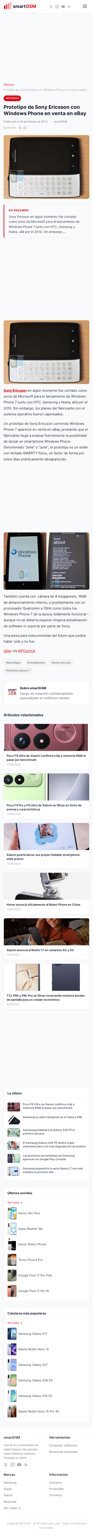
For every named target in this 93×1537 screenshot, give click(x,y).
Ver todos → (14, 1202)
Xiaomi (8, 1495)
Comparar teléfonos (63, 1445)
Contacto (55, 1482)
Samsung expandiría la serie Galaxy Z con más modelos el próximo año (53, 1170)
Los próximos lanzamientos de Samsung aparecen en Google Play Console (48, 1157)
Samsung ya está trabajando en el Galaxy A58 (52, 1117)
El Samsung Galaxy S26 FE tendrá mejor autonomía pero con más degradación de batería (54, 1144)
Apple (8, 1489)
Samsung (10, 1482)
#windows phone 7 (18, 670)
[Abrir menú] (84, 6)
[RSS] (69, 6)
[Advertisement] (46, 279)
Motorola (10, 1501)
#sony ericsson (61, 662)
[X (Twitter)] (51, 6)
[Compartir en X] (20, 127)
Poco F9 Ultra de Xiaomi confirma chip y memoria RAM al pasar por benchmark (48, 1106)
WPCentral (26, 651)
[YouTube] (63, 6)
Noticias (9, 84)
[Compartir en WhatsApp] (25, 127)
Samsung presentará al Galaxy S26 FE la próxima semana (49, 1131)
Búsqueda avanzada (63, 1451)
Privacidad (56, 1489)
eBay (8, 651)
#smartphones (36, 662)
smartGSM (60, 121)
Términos (55, 1495)
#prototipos (13, 662)
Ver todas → (12, 1508)
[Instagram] (57, 6)
